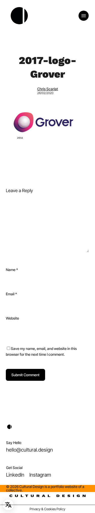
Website (12, 318)
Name (12, 269)
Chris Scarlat (47, 89)
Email (11, 294)
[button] (84, 15)
